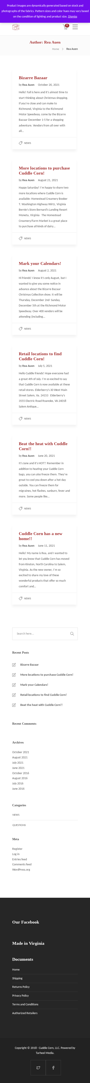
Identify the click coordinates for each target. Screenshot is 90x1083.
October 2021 (20, 752)
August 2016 (20, 778)
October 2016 (20, 773)
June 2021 (18, 768)
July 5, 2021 (45, 366)
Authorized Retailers (24, 1013)
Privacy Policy (20, 995)
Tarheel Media (45, 1053)
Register (17, 849)
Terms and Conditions (25, 1004)
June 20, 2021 (46, 456)
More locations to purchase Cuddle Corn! (46, 675)
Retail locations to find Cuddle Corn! (43, 695)
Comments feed (21, 864)
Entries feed (19, 859)
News (27, 143)
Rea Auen (28, 85)
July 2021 (17, 763)
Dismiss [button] (72, 16)
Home (55, 49)
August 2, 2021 (47, 270)
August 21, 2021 (48, 180)
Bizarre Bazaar (29, 665)
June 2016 (18, 789)
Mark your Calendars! (34, 685)
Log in (15, 854)
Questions (19, 825)
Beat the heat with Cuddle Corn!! (41, 705)
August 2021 (20, 757)
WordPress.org (21, 869)
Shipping (17, 978)
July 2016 (17, 783)
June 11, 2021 (46, 546)
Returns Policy (20, 987)
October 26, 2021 (48, 85)
